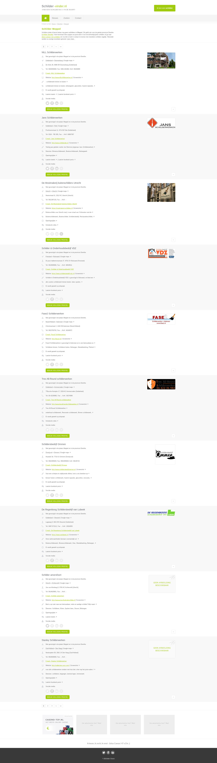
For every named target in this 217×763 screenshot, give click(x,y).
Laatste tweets (51, 94)
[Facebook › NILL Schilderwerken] (52, 103)
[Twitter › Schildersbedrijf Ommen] (47, 495)
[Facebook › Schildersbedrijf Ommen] (52, 495)
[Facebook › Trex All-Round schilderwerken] (52, 430)
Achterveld (55, 583)
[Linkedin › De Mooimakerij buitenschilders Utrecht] (57, 234)
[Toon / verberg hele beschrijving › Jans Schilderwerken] (80, 147)
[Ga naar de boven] (173, 109)
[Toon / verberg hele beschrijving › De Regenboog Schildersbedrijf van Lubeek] (80, 539)
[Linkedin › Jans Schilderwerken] (57, 168)
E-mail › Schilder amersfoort (55, 596)
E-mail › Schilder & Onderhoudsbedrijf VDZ (60, 269)
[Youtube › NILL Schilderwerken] (61, 103)
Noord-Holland (50, 322)
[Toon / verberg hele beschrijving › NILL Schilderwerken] (80, 82)
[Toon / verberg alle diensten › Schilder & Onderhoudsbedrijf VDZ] (80, 282)
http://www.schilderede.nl (60, 143)
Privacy (113, 758)
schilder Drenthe (47, 34)
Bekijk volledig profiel (57, 109)
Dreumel (57, 518)
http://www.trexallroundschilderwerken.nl (65, 404)
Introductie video (52, 225)
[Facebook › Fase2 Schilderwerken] (52, 364)
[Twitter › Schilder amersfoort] (47, 626)
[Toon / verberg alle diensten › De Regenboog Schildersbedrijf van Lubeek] (80, 543)
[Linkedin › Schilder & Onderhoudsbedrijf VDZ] (57, 299)
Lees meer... (71, 39)
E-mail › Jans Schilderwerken (55, 139)
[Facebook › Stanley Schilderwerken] (52, 691)
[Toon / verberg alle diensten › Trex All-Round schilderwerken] (80, 412)
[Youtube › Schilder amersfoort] (61, 626)
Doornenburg (58, 60)
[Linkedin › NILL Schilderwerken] (57, 103)
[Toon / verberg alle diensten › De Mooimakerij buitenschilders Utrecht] (80, 217)
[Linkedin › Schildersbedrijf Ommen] (57, 495)
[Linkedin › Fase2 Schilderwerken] (57, 364)
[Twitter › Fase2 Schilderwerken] (47, 364)
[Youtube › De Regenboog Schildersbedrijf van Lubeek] (61, 560)
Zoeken (67, 18)
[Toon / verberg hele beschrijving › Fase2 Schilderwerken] (80, 343)
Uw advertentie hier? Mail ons (91, 724)
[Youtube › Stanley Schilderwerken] (61, 691)
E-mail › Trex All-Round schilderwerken (58, 400)
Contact (78, 18)
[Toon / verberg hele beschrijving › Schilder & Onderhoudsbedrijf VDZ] (80, 278)
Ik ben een (165, 8)
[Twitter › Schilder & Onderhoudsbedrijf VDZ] (47, 299)
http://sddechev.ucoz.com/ (60, 665)
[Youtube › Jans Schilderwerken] (61, 168)
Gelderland (49, 60)
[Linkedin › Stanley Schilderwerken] (57, 691)
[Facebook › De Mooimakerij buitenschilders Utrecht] (52, 234)
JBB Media (107, 758)
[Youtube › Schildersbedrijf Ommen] (61, 495)
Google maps (69, 60)
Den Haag (58, 648)
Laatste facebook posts (67, 94)
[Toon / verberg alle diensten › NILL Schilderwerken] (80, 86)
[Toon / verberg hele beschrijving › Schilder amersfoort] (80, 604)
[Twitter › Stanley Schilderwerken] (47, 691)
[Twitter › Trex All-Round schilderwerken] (47, 430)
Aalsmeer (59, 322)
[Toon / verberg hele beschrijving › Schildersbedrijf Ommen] (80, 474)
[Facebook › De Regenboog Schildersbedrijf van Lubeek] (52, 560)
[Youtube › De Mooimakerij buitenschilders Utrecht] (61, 234)
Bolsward (56, 256)
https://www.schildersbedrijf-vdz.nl (63, 273)
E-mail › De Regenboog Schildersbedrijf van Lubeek (62, 530)
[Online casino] (59, 725)
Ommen (56, 452)
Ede (55, 126)
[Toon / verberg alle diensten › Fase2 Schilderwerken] (80, 347)
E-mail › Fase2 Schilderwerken (56, 334)
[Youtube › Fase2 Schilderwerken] (61, 364)
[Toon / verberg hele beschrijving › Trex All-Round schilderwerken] (80, 408)
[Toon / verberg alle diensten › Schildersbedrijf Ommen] (80, 478)
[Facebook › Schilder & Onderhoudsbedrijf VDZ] (52, 299)
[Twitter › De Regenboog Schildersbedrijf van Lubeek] (47, 560)
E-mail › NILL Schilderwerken (55, 73)
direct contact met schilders (51, 37)
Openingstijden (51, 155)
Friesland (49, 256)
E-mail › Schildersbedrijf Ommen (56, 465)
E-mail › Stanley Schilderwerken (56, 661)
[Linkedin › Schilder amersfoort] (57, 626)
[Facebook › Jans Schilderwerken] (52, 168)
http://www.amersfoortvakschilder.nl (63, 600)
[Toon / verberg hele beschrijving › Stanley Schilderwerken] (80, 669)
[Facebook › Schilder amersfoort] (52, 626)
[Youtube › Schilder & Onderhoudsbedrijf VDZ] (61, 299)
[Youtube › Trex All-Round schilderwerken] (61, 430)
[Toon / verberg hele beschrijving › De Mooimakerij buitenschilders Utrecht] (80, 212)
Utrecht (48, 191)
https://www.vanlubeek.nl (60, 535)
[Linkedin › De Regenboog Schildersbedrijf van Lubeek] (57, 560)
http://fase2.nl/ (56, 339)
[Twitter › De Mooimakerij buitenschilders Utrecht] (47, 234)
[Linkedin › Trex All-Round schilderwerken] (57, 430)
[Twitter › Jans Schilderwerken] (47, 168)
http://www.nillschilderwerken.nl (62, 77)
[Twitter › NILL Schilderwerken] (47, 103)
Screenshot (78, 77)
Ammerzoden (58, 387)
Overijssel (49, 452)
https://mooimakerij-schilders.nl (62, 208)
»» (60, 46)
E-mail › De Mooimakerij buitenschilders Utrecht (61, 204)
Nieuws (55, 18)
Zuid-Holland (50, 648)
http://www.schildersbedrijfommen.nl (63, 469)
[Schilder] (45, 18)
